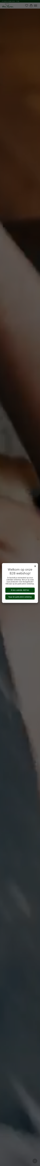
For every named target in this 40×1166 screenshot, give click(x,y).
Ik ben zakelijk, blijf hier (20, 590)
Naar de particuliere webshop (20, 597)
